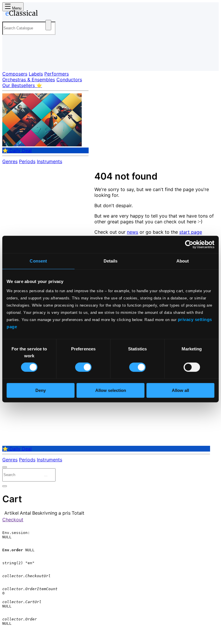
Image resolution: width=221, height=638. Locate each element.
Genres (10, 161)
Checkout (12, 519)
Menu (16, 8)
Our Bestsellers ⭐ (22, 85)
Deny (40, 390)
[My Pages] (10, 62)
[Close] (4, 467)
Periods (27, 161)
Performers (56, 74)
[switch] (83, 367)
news (132, 232)
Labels (36, 74)
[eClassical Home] (47, 14)
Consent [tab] (38, 260)
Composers (14, 74)
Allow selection (110, 390)
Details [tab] (111, 260)
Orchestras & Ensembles (28, 79)
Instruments (49, 161)
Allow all (180, 390)
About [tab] (182, 260)
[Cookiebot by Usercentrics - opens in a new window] (189, 244)
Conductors (69, 79)
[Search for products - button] (48, 25)
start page (190, 232)
